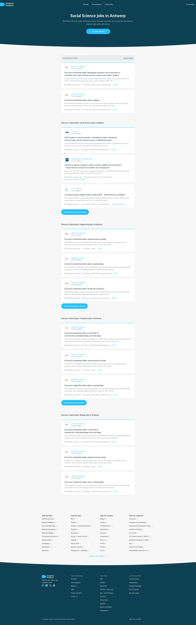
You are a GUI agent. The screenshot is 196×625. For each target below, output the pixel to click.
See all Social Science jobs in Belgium (75, 212)
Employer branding (135, 586)
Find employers (96, 4)
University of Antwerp (78, 66)
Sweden (103, 522)
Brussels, (74, 161)
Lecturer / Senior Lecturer (80, 536)
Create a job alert (99, 31)
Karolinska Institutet (136, 529)
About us (74, 586)
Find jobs (86, 4)
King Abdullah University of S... (139, 550)
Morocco (103, 540)
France (103, 550)
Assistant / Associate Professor (76, 179)
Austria (103, 543)
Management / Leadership (80, 550)
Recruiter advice (134, 593)
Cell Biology (46, 543)
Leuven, (73, 133)
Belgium (79, 69)
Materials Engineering (49, 529)
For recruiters (190, 4)
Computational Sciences (50, 536)
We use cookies (137, 619)
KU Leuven (74, 131)
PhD (116, 85)
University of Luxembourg (138, 522)
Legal (130, 619)
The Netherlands (106, 526)
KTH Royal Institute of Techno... (140, 536)
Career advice (109, 4)
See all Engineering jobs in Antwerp (74, 306)
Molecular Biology (48, 533)
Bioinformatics (47, 540)
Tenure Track (75, 543)
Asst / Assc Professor (106, 593)
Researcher (75, 533)
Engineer (74, 540)
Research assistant (119, 204)
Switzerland (105, 529)
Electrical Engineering (49, 526)
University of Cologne (136, 547)
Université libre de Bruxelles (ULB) (81, 159)
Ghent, (73, 191)
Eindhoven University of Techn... (140, 540)
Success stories (134, 589)
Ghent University (76, 189)
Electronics (46, 550)
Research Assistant (106, 607)
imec (131, 543)
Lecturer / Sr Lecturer (106, 589)
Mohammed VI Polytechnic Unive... (141, 526)
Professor (75, 529)
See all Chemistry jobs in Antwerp (73, 403)
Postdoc (74, 522)
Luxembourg (105, 536)
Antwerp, (74, 69)
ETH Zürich (133, 533)
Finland (103, 547)
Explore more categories (97, 556)
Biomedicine (47, 547)
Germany (104, 533)
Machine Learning (48, 519)
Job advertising (134, 579)
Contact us (74, 596)
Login (72, 589)
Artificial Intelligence (49, 522)
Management (104, 610)
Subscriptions (133, 582)
